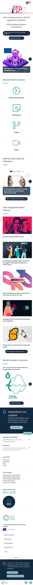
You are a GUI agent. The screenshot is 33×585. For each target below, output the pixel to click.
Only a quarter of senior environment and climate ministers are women (15, 368)
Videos (16, 150)
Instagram (14, 492)
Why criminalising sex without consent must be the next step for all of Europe (16, 294)
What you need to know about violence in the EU (15, 33)
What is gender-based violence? (11, 477)
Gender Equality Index (16, 98)
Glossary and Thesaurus (9, 482)
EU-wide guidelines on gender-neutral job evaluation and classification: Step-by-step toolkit (15, 191)
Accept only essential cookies (15, 576)
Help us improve (8, 504)
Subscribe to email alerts (10, 437)
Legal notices (8, 539)
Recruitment (6, 461)
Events (4, 465)
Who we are (6, 459)
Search (26, 582)
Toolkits (16, 132)
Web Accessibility (9, 535)
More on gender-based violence (15, 351)
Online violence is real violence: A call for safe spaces (16, 346)
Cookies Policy (8, 547)
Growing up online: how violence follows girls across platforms (16, 320)
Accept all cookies (12, 572)
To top (15, 557)
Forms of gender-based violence (12, 478)
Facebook (11, 492)
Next (30, 59)
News (4, 463)
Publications (16, 115)
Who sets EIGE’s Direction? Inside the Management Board (15, 69)
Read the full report (15, 38)
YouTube (7, 492)
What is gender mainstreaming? (11, 475)
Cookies (28, 433)
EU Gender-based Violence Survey (13, 236)
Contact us (6, 445)
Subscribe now (15, 427)
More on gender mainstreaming (15, 198)
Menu (30, 582)
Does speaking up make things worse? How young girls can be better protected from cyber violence (16, 262)
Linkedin (4, 492)
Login (5, 551)
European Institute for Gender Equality (5, 582)
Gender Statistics (16, 403)
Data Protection (8, 543)
